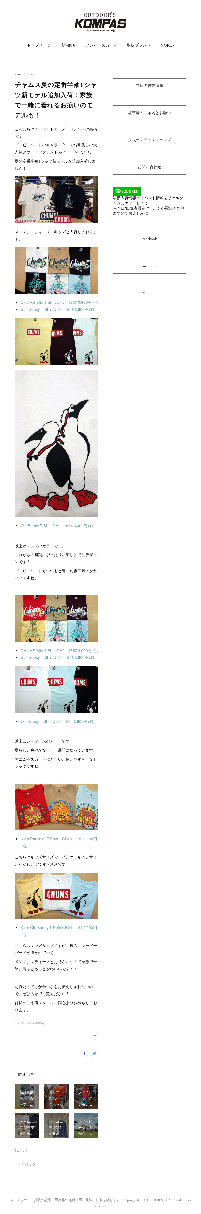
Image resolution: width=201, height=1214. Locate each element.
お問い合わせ (149, 166)
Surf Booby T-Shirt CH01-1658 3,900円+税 (58, 309)
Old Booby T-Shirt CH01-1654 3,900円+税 (58, 525)
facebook (149, 238)
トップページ (38, 45)
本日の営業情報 (149, 85)
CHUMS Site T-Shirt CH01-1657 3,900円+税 (59, 302)
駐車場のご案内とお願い (149, 112)
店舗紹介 (68, 45)
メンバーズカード (101, 45)
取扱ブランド (139, 45)
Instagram (150, 265)
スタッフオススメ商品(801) (30, 1023)
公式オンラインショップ (149, 139)
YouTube (149, 293)
